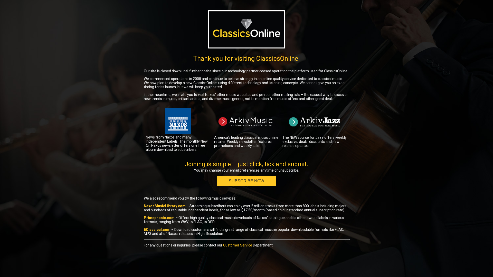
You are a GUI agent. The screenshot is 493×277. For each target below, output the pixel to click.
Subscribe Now (246, 181)
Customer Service (237, 245)
